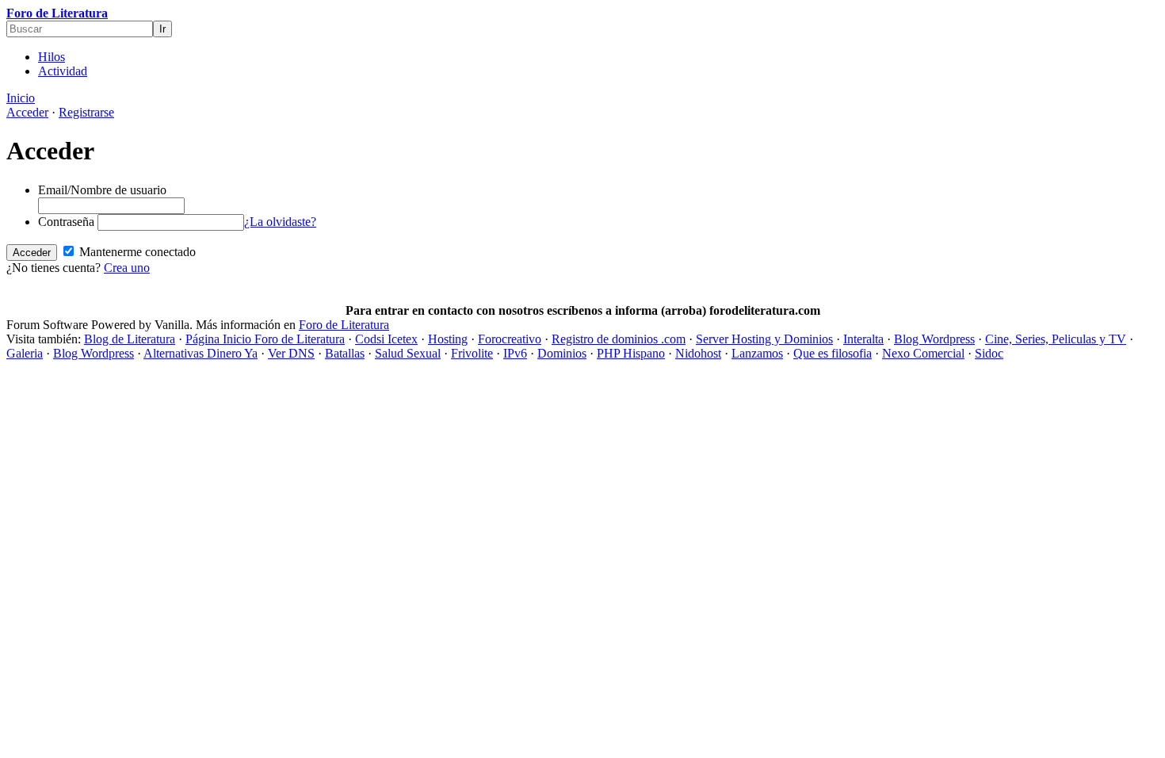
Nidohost (698, 353)
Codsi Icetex (386, 339)
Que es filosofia (832, 353)
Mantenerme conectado (136, 251)
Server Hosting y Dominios (764, 339)
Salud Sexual (408, 353)
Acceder (27, 112)
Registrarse (86, 112)
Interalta (863, 339)
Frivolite (472, 353)
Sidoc (989, 353)
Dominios (561, 353)
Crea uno (127, 267)
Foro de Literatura (57, 13)
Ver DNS (291, 353)
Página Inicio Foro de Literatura (265, 339)
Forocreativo (509, 339)
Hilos (51, 56)
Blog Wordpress (934, 339)
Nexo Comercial (923, 353)
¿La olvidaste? (280, 221)
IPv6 (515, 353)
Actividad (62, 71)
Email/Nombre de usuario (102, 190)
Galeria (24, 353)
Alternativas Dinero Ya (200, 353)
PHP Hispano (631, 353)
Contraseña (66, 221)
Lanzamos (757, 353)
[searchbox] (79, 29)
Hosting (448, 339)
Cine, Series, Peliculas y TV (1055, 339)
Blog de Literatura (129, 339)
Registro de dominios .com (619, 339)
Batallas (345, 353)
